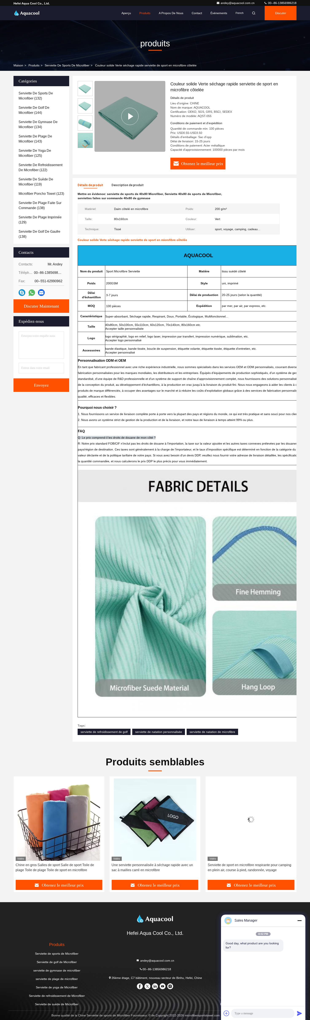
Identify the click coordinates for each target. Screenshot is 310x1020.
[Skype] (22, 292)
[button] (85, 146)
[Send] (299, 1013)
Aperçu (126, 13)
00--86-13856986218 (282, 3)
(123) (41, 193)
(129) (40, 219)
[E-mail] (41, 292)
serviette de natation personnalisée (158, 732)
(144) (34, 110)
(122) (40, 167)
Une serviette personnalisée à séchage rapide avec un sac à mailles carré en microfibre (56, 867)
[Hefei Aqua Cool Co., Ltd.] (26, 13)
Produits (144, 13)
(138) (40, 205)
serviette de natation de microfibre (212, 732)
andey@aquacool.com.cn (238, 3)
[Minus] (299, 920)
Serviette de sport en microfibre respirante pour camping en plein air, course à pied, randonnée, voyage (153, 867)
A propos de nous (171, 13)
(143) (35, 138)
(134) (38, 124)
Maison (18, 65)
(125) (35, 153)
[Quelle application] (31, 292)
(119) (36, 181)
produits (33, 65)
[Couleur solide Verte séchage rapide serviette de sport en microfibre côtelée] (129, 116)
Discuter (280, 13)
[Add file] (226, 1013)
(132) (36, 95)
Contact (197, 13)
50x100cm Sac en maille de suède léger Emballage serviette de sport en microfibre (246, 867)
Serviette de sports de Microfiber (67, 65)
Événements (218, 13)
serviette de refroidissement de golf (104, 732)
